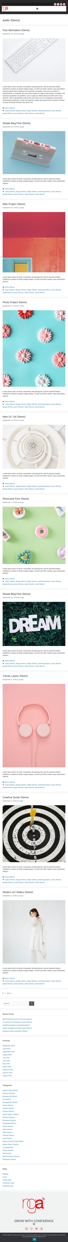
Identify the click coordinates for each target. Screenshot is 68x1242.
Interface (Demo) (9, 1117)
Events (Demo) (8, 1105)
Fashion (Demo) (8, 1108)
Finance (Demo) (8, 1111)
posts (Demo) (19, 113)
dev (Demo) (7, 1099)
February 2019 (8, 1070)
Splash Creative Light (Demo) (13, 1141)
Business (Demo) (9, 1093)
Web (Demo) (7, 1153)
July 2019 (6, 1058)
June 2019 (6, 1061)
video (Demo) (29, 113)
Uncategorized (8, 1147)
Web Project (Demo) (14, 204)
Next (9, 993)
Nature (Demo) (8, 1126)
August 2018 (7, 1076)
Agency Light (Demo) (10, 1090)
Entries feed (7, 1180)
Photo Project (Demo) (15, 302)
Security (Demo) (8, 1135)
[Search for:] (16, 1003)
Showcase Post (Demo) (16, 498)
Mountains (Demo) (9, 1120)
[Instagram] (58, 4)
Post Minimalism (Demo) (16, 30)
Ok (34, 1239)
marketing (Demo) (44, 111)
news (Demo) (56, 111)
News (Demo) (10, 108)
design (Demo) (21, 111)
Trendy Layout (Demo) (15, 675)
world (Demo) (40, 113)
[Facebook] (55, 4)
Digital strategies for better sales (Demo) (17, 1028)
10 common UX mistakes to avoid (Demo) (17, 1022)
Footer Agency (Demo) (11, 1114)
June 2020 (6, 1049)
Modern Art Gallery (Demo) (18, 892)
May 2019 (6, 1064)
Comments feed (8, 1183)
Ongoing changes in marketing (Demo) (16, 1025)
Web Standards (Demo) (11, 1156)
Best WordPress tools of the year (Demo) (17, 1019)
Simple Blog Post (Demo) (17, 123)
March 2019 (7, 1067)
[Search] (31, 1003)
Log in (5, 1177)
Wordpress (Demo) (9, 1159)
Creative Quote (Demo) (16, 797)
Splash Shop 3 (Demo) (11, 1144)
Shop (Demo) (7, 1138)
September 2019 (9, 1052)
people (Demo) (8, 113)
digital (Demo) (32, 111)
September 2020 (9, 1046)
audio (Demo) (10, 111)
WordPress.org (8, 1186)
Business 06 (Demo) (10, 1096)
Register (5, 1174)
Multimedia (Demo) (9, 1123)
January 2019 (7, 1073)
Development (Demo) (10, 1102)
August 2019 (7, 1055)
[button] (37, 8)
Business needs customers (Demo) (15, 1031)
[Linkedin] (64, 4)
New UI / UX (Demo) (14, 416)
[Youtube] (61, 4)
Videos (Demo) (8, 1150)
